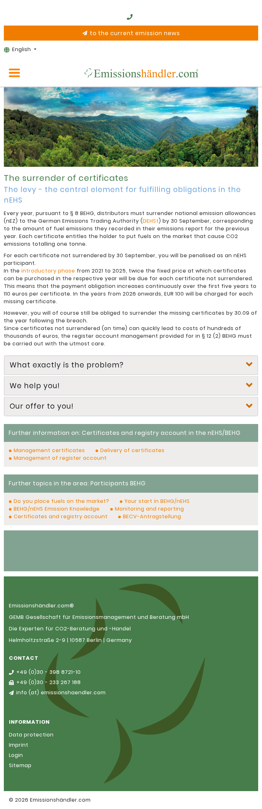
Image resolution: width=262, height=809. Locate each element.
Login (16, 755)
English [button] (22, 49)
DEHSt (151, 221)
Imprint (18, 745)
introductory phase (48, 270)
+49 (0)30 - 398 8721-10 (48, 672)
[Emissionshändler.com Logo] (141, 73)
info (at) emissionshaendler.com (61, 692)
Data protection (31, 734)
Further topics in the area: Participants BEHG (77, 483)
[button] (131, 365)
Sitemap (20, 765)
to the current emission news (135, 33)
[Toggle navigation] (14, 73)
